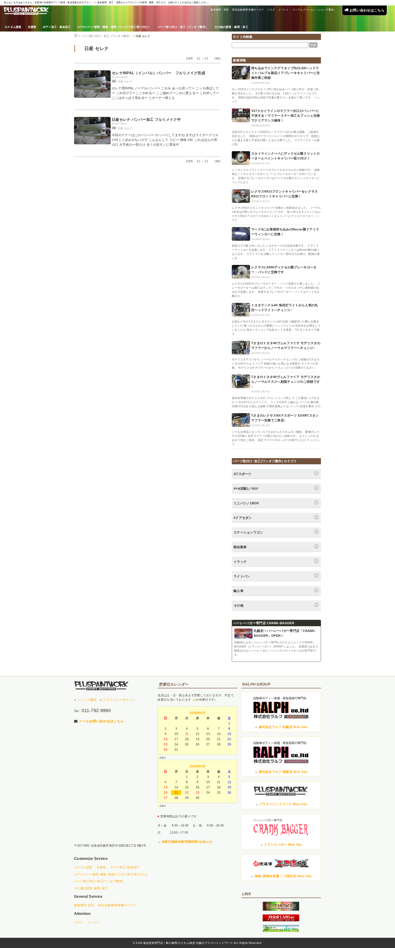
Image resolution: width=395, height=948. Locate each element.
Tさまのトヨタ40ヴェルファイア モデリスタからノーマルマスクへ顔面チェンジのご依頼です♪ (285, 381)
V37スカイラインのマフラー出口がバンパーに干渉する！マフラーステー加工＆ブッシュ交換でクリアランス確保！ (285, 115)
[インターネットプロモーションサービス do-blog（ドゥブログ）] (281, 930)
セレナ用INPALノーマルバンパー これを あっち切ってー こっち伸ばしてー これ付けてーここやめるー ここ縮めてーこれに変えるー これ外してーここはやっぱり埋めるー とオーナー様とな (165, 93)
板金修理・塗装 (220, 9)
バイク (271, 9)
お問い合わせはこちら (366, 10)
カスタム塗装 (13, 27)
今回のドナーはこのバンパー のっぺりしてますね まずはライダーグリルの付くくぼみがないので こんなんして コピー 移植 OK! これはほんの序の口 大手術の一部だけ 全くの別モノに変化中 (165, 139)
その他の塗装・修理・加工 (231, 27)
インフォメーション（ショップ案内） (314, 9)
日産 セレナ (143, 36)
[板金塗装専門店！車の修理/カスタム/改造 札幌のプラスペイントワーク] (26, 11)
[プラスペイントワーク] (281, 909)
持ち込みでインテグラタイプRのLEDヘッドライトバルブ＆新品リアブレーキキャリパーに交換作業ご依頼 (285, 72)
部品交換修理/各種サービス (248, 9)
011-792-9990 (96, 710)
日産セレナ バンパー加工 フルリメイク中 (146, 119)
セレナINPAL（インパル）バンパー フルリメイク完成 (158, 73)
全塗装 (32, 27)
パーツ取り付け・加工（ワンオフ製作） (182, 27)
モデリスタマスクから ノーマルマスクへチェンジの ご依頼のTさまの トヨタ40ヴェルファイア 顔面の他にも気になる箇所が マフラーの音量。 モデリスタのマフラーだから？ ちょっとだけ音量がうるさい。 (275, 363)
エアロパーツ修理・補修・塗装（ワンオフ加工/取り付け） (114, 27)
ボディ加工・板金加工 (57, 27)
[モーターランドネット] (281, 920)
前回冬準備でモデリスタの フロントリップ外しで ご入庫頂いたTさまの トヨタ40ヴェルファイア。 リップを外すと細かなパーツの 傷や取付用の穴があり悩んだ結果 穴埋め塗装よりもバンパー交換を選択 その (276, 402)
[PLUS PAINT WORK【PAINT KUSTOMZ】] (101, 685)
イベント (283, 9)
